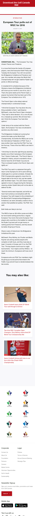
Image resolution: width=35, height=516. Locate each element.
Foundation (4, 458)
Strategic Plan (22, 461)
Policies (20, 452)
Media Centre (5, 467)
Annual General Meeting (25, 458)
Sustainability (5, 476)
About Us (4, 455)
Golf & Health (5, 473)
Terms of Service (23, 455)
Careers (3, 464)
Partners (3, 461)
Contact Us (4, 452)
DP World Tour (17, 18)
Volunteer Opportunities (8, 470)
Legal (20, 448)
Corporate (5, 448)
